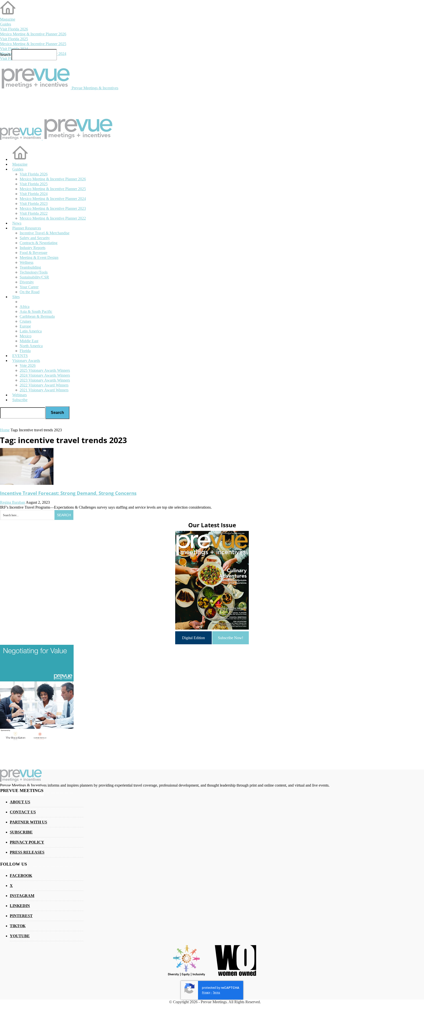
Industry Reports (32, 248)
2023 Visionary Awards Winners (45, 380)
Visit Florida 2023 (34, 203)
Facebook (21, 875)
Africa (24, 306)
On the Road (30, 292)
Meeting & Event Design (39, 257)
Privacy (206, 992)
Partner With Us (28, 822)
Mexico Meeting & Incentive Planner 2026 (33, 34)
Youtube (20, 936)
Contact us (23, 812)
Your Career (29, 287)
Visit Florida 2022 (34, 213)
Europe (25, 326)
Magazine (7, 19)
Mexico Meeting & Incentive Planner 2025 (33, 44)
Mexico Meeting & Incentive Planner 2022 (53, 218)
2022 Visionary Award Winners (44, 385)
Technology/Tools (34, 272)
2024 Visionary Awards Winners (45, 375)
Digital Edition (193, 638)
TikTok (18, 926)
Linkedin (20, 906)
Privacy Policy (27, 842)
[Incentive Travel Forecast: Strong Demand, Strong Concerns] (26, 483)
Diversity (27, 282)
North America (31, 346)
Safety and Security (35, 238)
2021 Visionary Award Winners (44, 390)
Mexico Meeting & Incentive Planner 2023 (53, 208)
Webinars (19, 395)
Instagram (22, 896)
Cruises (25, 321)
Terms (216, 992)
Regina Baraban (12, 502)
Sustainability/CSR (34, 277)
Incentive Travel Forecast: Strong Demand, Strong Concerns (68, 493)
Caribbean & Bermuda (37, 316)
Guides (5, 24)
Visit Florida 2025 (14, 39)
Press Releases (27, 852)
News (16, 223)
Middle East (29, 341)
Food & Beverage (33, 253)
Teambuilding (30, 267)
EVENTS (20, 356)
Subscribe (19, 400)
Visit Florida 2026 (14, 29)
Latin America (31, 331)
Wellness (26, 262)
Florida (25, 351)
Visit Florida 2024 (14, 49)
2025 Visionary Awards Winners (45, 370)
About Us (20, 802)
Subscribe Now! (230, 638)
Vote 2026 (28, 365)
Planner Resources (26, 228)
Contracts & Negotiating (38, 243)
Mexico (25, 336)
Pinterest (21, 916)
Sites (16, 297)
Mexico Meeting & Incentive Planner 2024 (53, 199)
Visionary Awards (26, 360)
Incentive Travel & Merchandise (44, 233)
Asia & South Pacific (36, 311)
